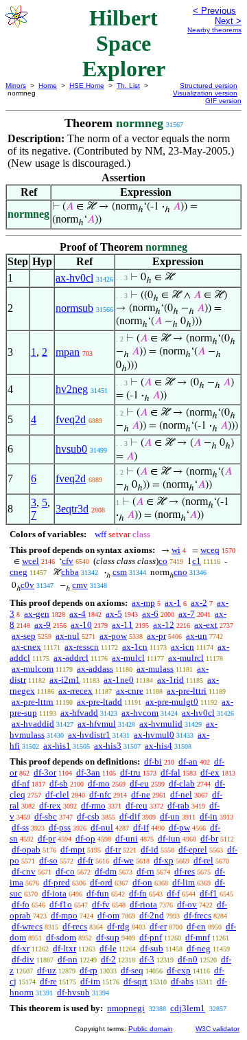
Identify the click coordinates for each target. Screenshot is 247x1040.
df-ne (140, 794)
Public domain (150, 1028)
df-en (196, 926)
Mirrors (15, 85)
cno (180, 572)
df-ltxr (64, 948)
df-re (48, 981)
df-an (188, 761)
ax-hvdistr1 (89, 735)
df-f (173, 893)
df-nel (181, 794)
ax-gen (36, 614)
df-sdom (61, 937)
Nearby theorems (214, 30)
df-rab (178, 805)
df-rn (145, 871)
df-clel (57, 794)
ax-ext (205, 625)
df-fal (170, 772)
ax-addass (95, 669)
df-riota (143, 904)
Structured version (208, 85)
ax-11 (122, 625)
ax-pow (113, 636)
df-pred (56, 882)
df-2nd (151, 915)
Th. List (128, 85)
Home (47, 85)
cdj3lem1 (187, 1008)
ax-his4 (158, 746)
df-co (65, 871)
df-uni (126, 838)
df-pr (47, 838)
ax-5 (114, 614)
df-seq (132, 970)
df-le (108, 948)
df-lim (183, 882)
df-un (170, 816)
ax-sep (24, 636)
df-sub (151, 948)
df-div (23, 959)
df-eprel (192, 849)
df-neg (199, 948)
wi (176, 550)
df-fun (97, 893)
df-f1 (208, 893)
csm (120, 572)
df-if (141, 827)
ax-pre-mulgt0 (171, 702)
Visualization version (205, 93)
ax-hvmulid (161, 724)
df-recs (74, 926)
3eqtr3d (72, 509)
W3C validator (217, 1028)
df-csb (88, 816)
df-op (85, 838)
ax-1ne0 (119, 680)
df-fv (101, 904)
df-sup (107, 937)
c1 (196, 561)
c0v (27, 585)
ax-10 (81, 625)
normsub (74, 308)
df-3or (45, 772)
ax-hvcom (139, 713)
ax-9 (42, 625)
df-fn (138, 893)
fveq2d (71, 419)
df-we (123, 860)
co (162, 561)
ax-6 (150, 614)
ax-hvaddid (33, 724)
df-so (48, 860)
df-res (184, 871)
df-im (90, 981)
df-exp (179, 970)
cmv (80, 585)
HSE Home (86, 85)
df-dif (129, 816)
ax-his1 (57, 746)
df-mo (99, 783)
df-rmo (93, 805)
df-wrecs (27, 926)
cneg (18, 572)
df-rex (50, 805)
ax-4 (77, 614)
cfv (67, 561)
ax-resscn (81, 647)
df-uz (46, 970)
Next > (228, 21)
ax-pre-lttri (187, 691)
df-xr (21, 948)
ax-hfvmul (97, 724)
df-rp (88, 970)
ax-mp (143, 603)
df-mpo (64, 915)
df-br (209, 838)
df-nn (68, 959)
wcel (30, 561)
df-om (108, 915)
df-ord (101, 882)
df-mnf (197, 937)
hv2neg (72, 389)
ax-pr (156, 636)
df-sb (58, 783)
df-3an (88, 772)
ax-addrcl (71, 658)
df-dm (106, 871)
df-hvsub (73, 992)
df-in (208, 816)
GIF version (223, 100)
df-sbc (45, 816)
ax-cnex (26, 647)
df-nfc (100, 794)
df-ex (210, 772)
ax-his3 (107, 746)
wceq (210, 550)
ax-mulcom (33, 669)
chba (70, 572)
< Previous (214, 10)
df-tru (130, 772)
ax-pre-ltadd (99, 702)
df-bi (153, 761)
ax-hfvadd (79, 713)
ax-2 (199, 603)
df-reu (137, 805)
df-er (158, 926)
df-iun (169, 838)
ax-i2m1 (64, 680)
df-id (149, 849)
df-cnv (24, 871)
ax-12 (163, 625)
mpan (68, 352)
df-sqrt (136, 981)
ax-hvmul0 (154, 735)
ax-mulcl (128, 658)
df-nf (21, 783)
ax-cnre (129, 691)
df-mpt (72, 849)
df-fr (85, 860)
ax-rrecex (75, 691)
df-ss (20, 827)
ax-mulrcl (186, 658)
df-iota (54, 893)
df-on (142, 882)
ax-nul (68, 636)
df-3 (146, 959)
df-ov (187, 904)
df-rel (203, 860)
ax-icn (182, 647)
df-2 (108, 959)
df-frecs (197, 915)
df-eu (139, 783)
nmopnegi (126, 1008)
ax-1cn (135, 647)
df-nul (102, 827)
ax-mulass (155, 669)
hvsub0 (71, 449)
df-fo (21, 904)
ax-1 (173, 603)
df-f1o (60, 904)
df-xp (164, 860)
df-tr (113, 849)
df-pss (60, 827)
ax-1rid (170, 680)
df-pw (179, 827)
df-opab (26, 849)
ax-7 (186, 614)
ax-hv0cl (74, 278)
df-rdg (118, 926)
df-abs (182, 981)
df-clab (182, 783)
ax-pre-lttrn (33, 702)
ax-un (196, 636)
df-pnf (150, 937)
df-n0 (188, 959)
